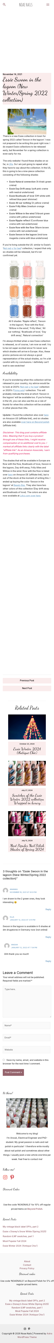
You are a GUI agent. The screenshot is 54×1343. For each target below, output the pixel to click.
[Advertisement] (27, 37)
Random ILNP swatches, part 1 (18, 1236)
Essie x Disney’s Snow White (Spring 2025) (24, 1231)
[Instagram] (25, 1329)
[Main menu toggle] (48, 4)
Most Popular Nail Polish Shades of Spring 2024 (27, 847)
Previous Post (27, 680)
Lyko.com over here (30, 495)
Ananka (14, 889)
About (27, 1261)
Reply (48, 909)
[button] (4, 4)
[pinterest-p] (13, 1177)
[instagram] (6, 1177)
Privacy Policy (27, 1268)
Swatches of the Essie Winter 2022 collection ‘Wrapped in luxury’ (27, 799)
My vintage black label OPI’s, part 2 (20, 1226)
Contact (27, 1265)
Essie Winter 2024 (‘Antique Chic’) (27, 751)
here (46, 415)
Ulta (11, 164)
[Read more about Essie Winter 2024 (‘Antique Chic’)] (27, 726)
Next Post (27, 688)
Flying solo (19, 390)
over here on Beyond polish (35, 422)
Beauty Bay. (19, 485)
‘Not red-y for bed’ (29, 387)
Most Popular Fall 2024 (14, 1241)
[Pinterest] (29, 1329)
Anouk (14, 945)
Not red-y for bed (12, 248)
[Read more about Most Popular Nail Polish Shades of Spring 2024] (27, 823)
